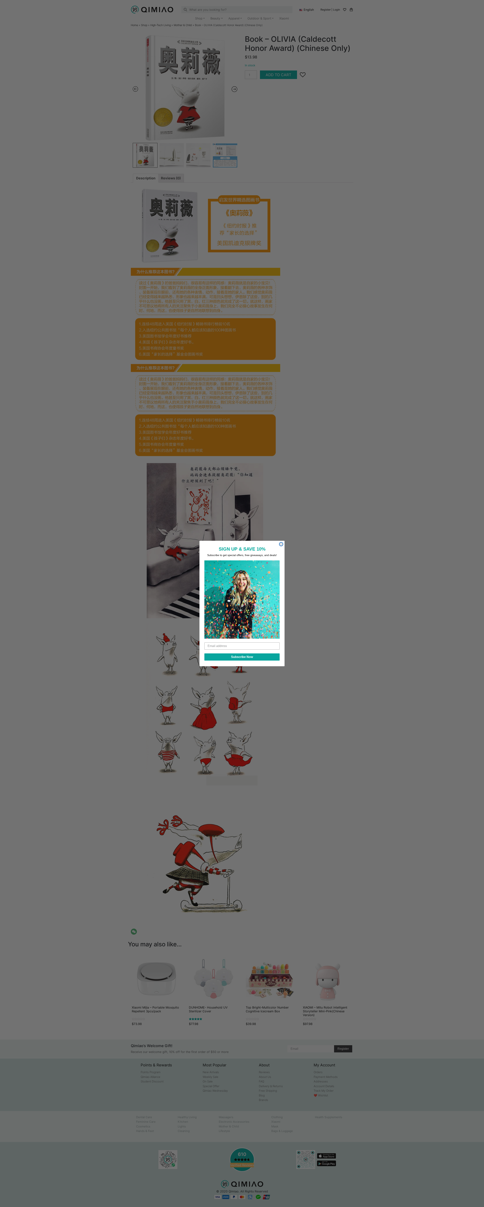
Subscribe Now (242, 657)
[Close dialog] (281, 544)
